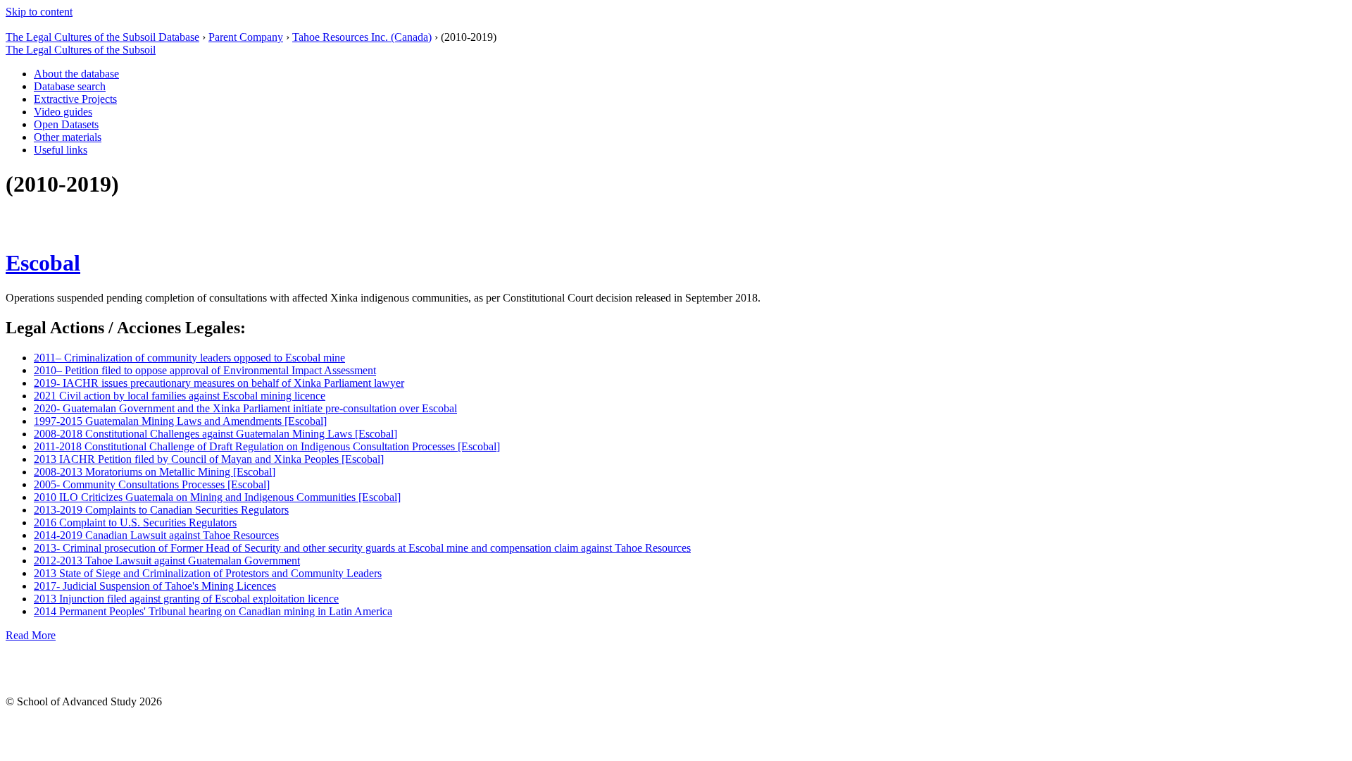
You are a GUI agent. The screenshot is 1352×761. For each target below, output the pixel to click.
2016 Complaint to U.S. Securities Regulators (135, 522)
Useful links (60, 150)
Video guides (63, 112)
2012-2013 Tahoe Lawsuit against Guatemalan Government (167, 561)
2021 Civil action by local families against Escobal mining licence (179, 396)
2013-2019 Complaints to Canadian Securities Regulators (161, 510)
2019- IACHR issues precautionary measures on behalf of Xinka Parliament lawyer (219, 383)
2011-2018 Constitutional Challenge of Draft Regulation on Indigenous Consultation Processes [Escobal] (267, 446)
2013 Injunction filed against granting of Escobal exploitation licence (186, 599)
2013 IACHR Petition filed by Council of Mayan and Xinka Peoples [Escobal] (209, 459)
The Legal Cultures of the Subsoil (81, 50)
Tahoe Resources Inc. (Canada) (362, 37)
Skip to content (39, 12)
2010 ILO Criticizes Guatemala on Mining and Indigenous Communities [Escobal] (217, 497)
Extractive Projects (75, 99)
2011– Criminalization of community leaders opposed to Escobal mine (189, 358)
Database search (70, 86)
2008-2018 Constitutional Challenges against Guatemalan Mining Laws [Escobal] (215, 434)
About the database (76, 74)
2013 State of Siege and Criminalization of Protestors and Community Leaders (208, 573)
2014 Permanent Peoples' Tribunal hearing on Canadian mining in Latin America (213, 611)
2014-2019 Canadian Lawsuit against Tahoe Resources (156, 535)
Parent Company (245, 37)
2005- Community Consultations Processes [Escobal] (152, 484)
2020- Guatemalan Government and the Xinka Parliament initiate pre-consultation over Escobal (245, 408)
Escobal (43, 263)
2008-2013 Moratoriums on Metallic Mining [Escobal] (154, 472)
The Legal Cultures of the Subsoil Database (102, 37)
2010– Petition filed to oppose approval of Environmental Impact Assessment (205, 370)
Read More (31, 635)
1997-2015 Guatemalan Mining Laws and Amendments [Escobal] (180, 421)
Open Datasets (66, 124)
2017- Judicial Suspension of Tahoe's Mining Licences (155, 586)
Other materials (67, 137)
